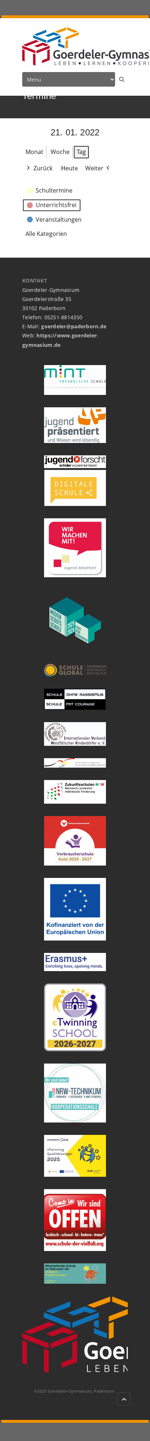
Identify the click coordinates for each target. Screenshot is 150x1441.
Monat (34, 152)
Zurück (42, 168)
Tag (81, 152)
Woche (60, 152)
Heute (69, 168)
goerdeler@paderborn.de (73, 326)
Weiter (94, 168)
